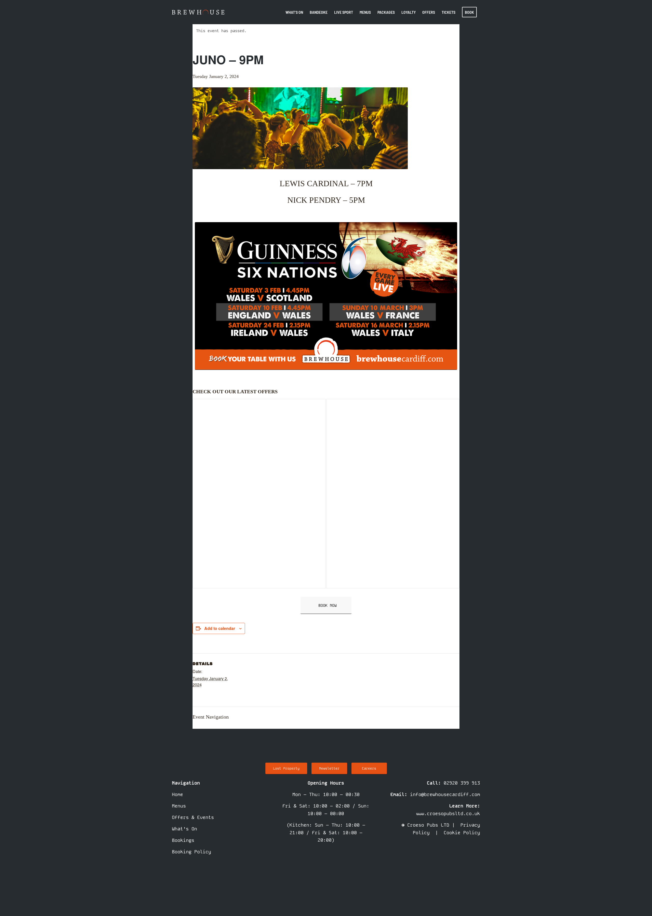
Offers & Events (193, 817)
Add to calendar (219, 628)
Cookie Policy (462, 833)
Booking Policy (191, 852)
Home (177, 794)
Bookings (183, 840)
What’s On (184, 829)
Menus (179, 806)
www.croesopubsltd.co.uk (448, 813)
